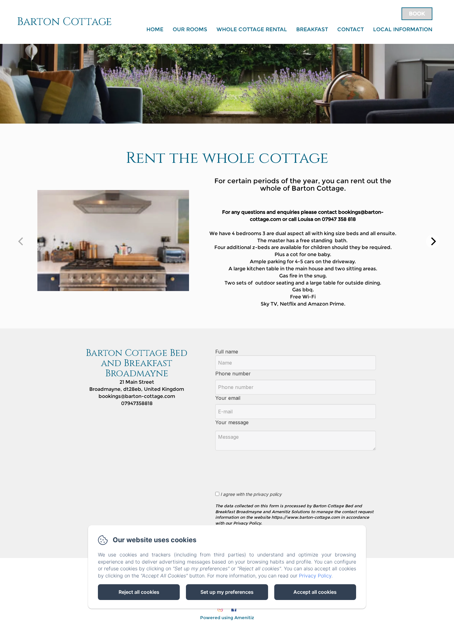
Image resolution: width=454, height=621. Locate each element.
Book (417, 14)
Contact (350, 29)
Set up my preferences (227, 592)
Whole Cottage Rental (251, 29)
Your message (232, 422)
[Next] (432, 241)
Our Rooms (190, 29)
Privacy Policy (315, 575)
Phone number (233, 373)
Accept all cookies (315, 592)
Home (154, 29)
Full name (226, 352)
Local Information (402, 29)
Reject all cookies (139, 592)
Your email (227, 398)
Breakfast (312, 29)
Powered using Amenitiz (227, 617)
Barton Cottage (64, 22)
